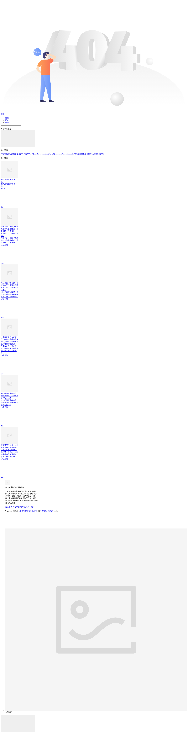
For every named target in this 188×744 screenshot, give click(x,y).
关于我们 (30, 507)
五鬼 (84, 154)
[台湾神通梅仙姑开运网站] (7, 484)
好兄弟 (94, 154)
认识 (50, 154)
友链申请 (8, 507)
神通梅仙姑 (5, 154)
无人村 (31, 154)
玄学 (27, 154)
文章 (7, 118)
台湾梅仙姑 (14, 154)
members (58, 154)
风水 (102, 154)
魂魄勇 (88, 154)
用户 (7, 120)
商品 (7, 122)
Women (64, 154)
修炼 (98, 154)
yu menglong (44, 154)
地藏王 (76, 154)
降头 (23, 154)
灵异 (20, 154)
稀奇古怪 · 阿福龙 (46, 511)
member (36, 154)
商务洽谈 (23, 507)
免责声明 (16, 507)
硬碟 (53, 154)
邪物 (81, 154)
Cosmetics (70, 154)
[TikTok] (21, 528)
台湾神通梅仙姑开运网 (28, 511)
